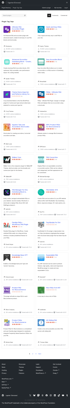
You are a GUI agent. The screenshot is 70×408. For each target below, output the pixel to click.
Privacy (4, 373)
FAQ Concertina (52, 157)
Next (39, 353)
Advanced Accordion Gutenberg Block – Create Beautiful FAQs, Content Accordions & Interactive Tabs (21, 61)
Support (38, 367)
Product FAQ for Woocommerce (19, 289)
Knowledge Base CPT (20, 255)
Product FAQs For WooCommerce (19, 321)
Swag (55, 373)
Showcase (22, 364)
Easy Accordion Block (54, 59)
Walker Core (16, 157)
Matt (4, 382)
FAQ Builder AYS (52, 190)
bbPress (5, 385)
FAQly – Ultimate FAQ (53, 92)
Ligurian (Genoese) (12, 395)
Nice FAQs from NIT (53, 288)
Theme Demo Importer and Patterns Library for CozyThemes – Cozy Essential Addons (20, 93)
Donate (56, 370)
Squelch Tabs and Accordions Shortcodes (20, 126)
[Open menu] (67, 2)
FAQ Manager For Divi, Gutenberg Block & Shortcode (20, 191)
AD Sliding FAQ (51, 320)
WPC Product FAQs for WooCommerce (53, 126)
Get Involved (57, 364)
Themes (21, 367)
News (3, 367)
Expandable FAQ (52, 255)
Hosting (4, 370)
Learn (37, 364)
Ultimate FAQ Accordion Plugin (18, 28)
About (3, 364)
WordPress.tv (41, 373)
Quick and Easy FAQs (53, 27)
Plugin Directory (6, 7)
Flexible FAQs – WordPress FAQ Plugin (20, 223)
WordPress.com (7, 379)
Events (55, 367)
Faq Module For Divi (53, 222)
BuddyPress (6, 388)
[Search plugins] (25, 15)
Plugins (21, 370)
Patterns (21, 373)
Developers (39, 370)
